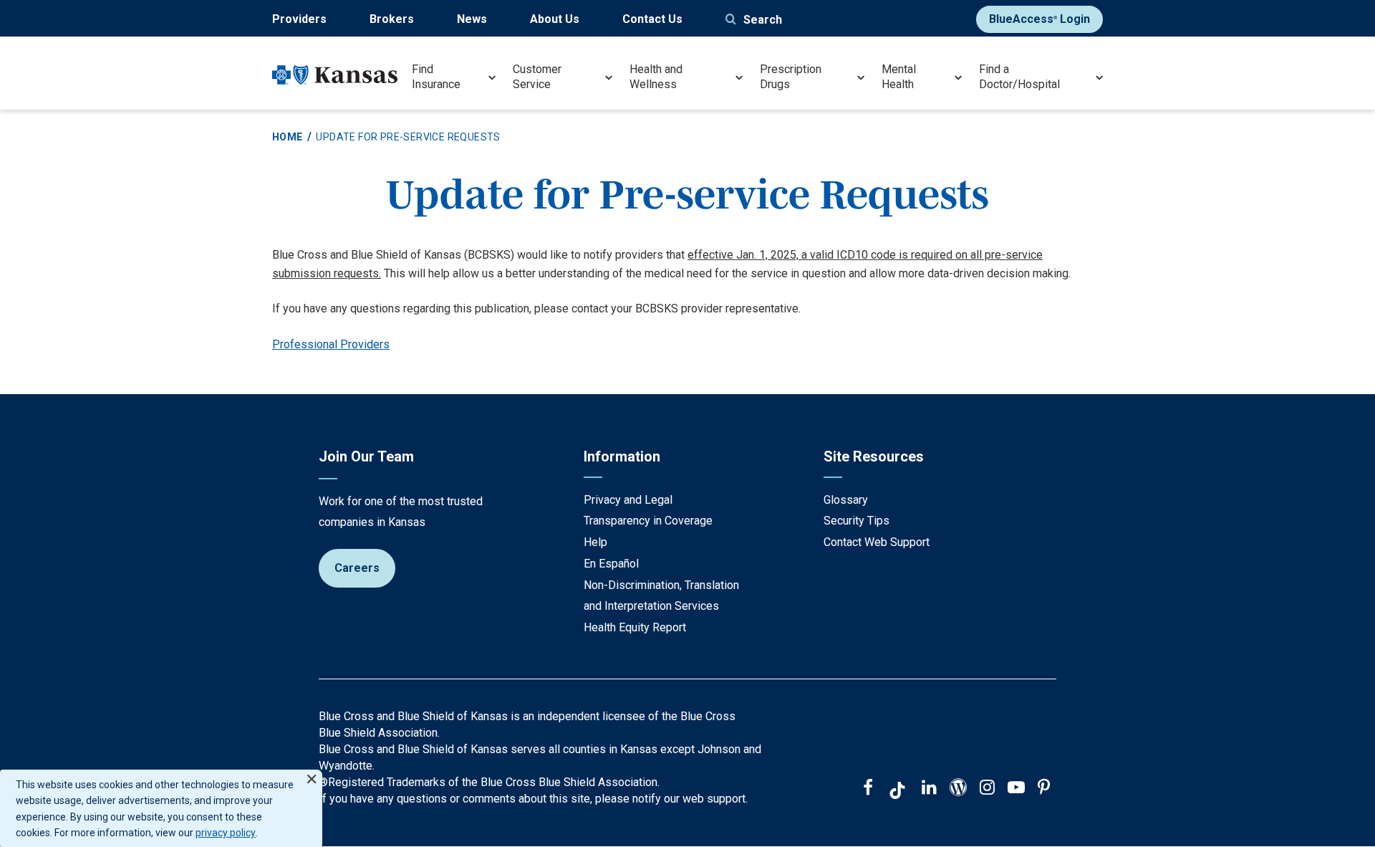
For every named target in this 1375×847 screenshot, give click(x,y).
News (472, 19)
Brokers (392, 19)
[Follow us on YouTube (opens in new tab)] (1016, 789)
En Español (611, 563)
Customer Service (537, 76)
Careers (357, 568)
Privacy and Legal (628, 500)
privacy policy (226, 832)
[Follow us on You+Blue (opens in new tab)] (958, 789)
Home (287, 137)
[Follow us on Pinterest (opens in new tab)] (1044, 789)
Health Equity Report (635, 627)
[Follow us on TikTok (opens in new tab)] (897, 792)
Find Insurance (436, 76)
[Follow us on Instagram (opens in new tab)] (987, 789)
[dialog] (161, 808)
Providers (299, 19)
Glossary (846, 500)
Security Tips (856, 520)
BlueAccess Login (1039, 19)
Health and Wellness (655, 76)
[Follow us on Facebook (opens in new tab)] (868, 789)
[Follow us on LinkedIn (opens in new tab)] (929, 789)
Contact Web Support (877, 542)
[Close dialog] (311, 773)
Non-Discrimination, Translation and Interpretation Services (661, 595)
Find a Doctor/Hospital (1019, 76)
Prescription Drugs (790, 76)
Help (595, 542)
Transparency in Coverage (648, 520)
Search (762, 20)
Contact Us (652, 19)
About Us (554, 19)
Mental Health (899, 76)
